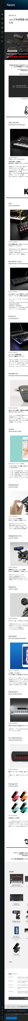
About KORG (2, 1018)
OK (11, 1018)
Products (2, 19)
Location (2, 1010)
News (2, 1007)
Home (2, 14)
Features (2, 28)
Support (2, 37)
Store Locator (2, 41)
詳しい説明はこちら (12, 1015)
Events (2, 32)
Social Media (2, 1013)
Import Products (2, 23)
